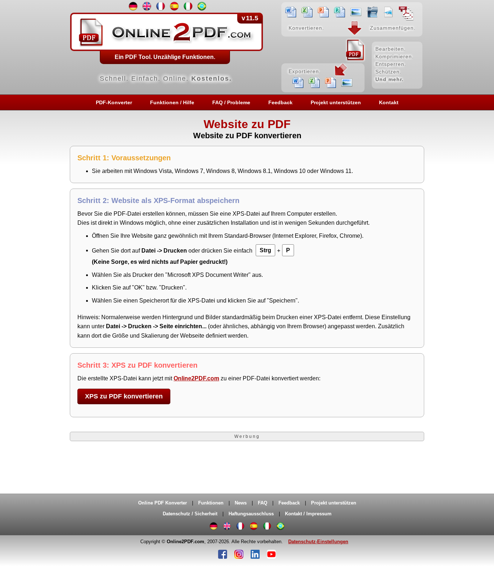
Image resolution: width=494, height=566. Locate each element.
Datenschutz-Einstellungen (318, 541)
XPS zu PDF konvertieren (124, 396)
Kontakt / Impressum (308, 513)
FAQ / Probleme (231, 102)
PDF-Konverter (114, 102)
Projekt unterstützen (336, 102)
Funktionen (210, 503)
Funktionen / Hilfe (172, 102)
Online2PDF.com (196, 378)
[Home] (247, 47)
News (241, 503)
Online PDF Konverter (162, 503)
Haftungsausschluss (251, 513)
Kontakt (389, 102)
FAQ (262, 503)
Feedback (280, 102)
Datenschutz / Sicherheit (190, 513)
